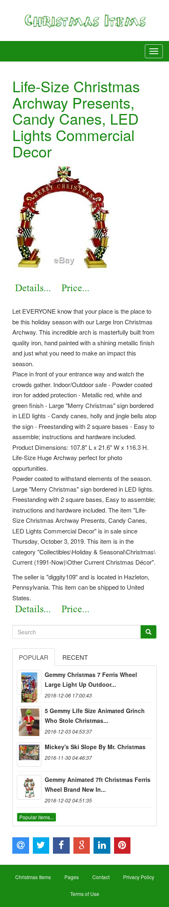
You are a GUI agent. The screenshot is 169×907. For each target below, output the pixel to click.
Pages (71, 876)
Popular (33, 657)
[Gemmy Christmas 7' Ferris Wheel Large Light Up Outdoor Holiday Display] (29, 682)
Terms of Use (84, 893)
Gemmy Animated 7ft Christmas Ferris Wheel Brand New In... (98, 784)
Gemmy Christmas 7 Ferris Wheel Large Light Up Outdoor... (91, 679)
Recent (75, 657)
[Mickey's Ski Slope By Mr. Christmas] (29, 754)
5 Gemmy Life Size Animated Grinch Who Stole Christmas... (95, 715)
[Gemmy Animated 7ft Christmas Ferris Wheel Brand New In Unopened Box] (29, 787)
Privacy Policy (138, 876)
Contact (101, 876)
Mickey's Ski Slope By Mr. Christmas (95, 747)
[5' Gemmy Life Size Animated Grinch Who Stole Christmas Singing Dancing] (29, 718)
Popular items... (36, 817)
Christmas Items (33, 876)
